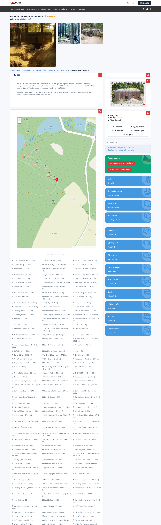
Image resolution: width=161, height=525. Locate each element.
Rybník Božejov (49, 335)
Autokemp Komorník (82, 283)
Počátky (47, 303)
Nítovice (78, 329)
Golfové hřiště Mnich (82, 279)
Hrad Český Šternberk (22, 494)
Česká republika (49, 70)
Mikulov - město (19, 524)
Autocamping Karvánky (83, 359)
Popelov (17, 325)
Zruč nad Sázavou (81, 439)
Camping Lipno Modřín (52, 474)
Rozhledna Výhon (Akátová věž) (25, 506)
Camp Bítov (79, 303)
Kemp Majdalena (20, 315)
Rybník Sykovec (80, 450)
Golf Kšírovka (49, 506)
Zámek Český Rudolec (52, 265)
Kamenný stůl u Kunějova (53, 283)
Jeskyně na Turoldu (82, 524)
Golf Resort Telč (80, 287)
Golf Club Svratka (81, 494)
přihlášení (144, 3)
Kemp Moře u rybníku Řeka (54, 439)
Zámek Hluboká (50, 397)
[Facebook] (143, 10)
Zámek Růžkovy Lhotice (22, 411)
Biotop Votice (49, 460)
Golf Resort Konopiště (21, 520)
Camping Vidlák (19, 311)
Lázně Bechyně (49, 411)
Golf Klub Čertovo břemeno (84, 427)
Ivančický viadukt (50, 427)
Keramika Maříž (49, 261)
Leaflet (74, 247)
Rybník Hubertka (81, 381)
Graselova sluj (19, 265)
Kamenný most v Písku (83, 480)
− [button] (19, 122)
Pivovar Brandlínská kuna (23, 363)
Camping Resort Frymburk (23, 488)
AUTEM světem (15, 70)
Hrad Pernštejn (49, 464)
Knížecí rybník (49, 385)
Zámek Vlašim (80, 446)
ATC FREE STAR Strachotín (53, 520)
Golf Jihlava (18, 351)
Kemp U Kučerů (80, 411)
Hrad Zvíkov (48, 500)
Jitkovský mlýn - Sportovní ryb (86, 421)
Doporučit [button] (118, 127)
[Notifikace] (133, 3)
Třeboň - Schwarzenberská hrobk (56, 329)
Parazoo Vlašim (19, 446)
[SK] (18, 75)
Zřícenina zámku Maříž (83, 261)
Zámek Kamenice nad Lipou (85, 319)
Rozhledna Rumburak (21, 303)
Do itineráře (118, 131)
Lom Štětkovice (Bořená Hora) (55, 494)
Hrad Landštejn (80, 265)
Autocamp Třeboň (20, 329)
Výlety (38, 70)
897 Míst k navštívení (120, 169)
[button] (46, 9)
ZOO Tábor (18, 403)
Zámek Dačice (19, 275)
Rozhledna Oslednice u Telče (54, 287)
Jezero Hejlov (80, 345)
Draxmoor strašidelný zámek (24, 433)
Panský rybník (19, 460)
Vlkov (77, 351)
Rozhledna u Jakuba (82, 269)
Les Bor (47, 403)
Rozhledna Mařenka (51, 311)
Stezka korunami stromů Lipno (25, 467)
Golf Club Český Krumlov (53, 415)
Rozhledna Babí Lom (51, 516)
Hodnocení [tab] (112, 143)
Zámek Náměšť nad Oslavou (85, 397)
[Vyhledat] (128, 3)
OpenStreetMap (82, 247)
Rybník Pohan (49, 467)
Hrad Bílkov (18, 279)
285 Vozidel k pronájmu (122, 163)
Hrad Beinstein (19, 283)
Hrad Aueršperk (19, 484)
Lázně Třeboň (80, 335)
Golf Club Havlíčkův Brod (53, 407)
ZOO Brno (78, 474)
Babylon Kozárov (20, 512)
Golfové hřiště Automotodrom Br (25, 453)
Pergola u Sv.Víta (50, 325)
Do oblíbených (138, 131)
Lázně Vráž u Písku (20, 516)
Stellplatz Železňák (20, 427)
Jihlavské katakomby (51, 355)
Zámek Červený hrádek (83, 512)
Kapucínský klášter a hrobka (85, 500)
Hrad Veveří (18, 464)
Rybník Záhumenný (82, 311)
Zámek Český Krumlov (22, 421)
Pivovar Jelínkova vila (82, 385)
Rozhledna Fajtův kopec (53, 391)
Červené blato (19, 339)
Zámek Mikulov (49, 524)
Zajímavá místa (28, 70)
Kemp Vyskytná (19, 359)
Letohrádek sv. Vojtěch (22, 307)
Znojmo (16, 377)
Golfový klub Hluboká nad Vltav (86, 391)
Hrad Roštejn (79, 297)
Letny (77, 325)
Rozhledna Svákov (81, 363)
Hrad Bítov (17, 297)
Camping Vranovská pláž (53, 315)
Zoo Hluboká (18, 407)
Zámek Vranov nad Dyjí (83, 315)
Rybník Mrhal (79, 367)
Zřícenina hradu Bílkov (83, 275)
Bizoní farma (18, 269)
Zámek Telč (18, 287)
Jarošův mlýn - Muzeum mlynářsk (87, 453)
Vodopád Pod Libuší (82, 407)
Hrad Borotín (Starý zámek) (84, 415)
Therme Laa (48, 446)
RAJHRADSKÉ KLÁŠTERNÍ (84, 488)
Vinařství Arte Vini (50, 377)
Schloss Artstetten (50, 453)
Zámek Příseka (49, 345)
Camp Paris (48, 307)
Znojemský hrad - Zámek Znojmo (56, 367)
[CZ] (15, 75)
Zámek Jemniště (81, 467)
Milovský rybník (49, 480)
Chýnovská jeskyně (21, 381)
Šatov (16, 367)
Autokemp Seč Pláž (51, 512)
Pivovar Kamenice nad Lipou (54, 319)
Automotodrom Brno (21, 450)
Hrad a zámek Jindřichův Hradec (56, 297)
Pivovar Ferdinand (81, 520)
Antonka (17, 319)
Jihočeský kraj (62, 70)
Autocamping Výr (81, 377)
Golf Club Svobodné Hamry (54, 488)
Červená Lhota (19, 355)
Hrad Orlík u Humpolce (52, 381)
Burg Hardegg (49, 339)
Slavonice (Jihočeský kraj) (21, 19)
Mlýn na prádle (19, 415)
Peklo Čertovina (80, 516)
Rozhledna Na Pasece (83, 433)
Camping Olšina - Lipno (83, 484)
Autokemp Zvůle (50, 279)
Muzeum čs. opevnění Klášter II (55, 269)
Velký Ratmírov (80, 307)
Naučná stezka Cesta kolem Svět (26, 345)
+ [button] (19, 119)
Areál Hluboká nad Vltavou (23, 397)
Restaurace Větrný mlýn (22, 335)
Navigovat (129, 134)
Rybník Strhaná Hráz (21, 373)
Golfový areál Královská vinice (24, 385)
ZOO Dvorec (48, 359)
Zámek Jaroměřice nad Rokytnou (87, 339)
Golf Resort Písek (81, 506)
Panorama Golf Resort (82, 464)
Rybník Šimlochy (20, 480)
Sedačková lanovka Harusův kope (56, 433)
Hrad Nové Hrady (50, 351)
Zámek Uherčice (50, 293)
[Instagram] (146, 10)
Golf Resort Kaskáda (51, 484)
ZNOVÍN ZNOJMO (81, 373)
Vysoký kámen (49, 275)
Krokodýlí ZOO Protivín (22, 439)
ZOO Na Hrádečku (20, 293)
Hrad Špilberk (19, 500)
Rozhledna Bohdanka (82, 460)
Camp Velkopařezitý (82, 293)
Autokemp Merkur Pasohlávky (24, 474)
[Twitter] (149, 10)
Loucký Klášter (49, 373)
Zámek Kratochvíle (51, 450)
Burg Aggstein (49, 421)
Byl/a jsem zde (138, 127)
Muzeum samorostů (21, 261)
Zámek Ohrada (80, 403)
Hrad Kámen (48, 363)
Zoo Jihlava (79, 355)
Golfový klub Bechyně (21, 391)
